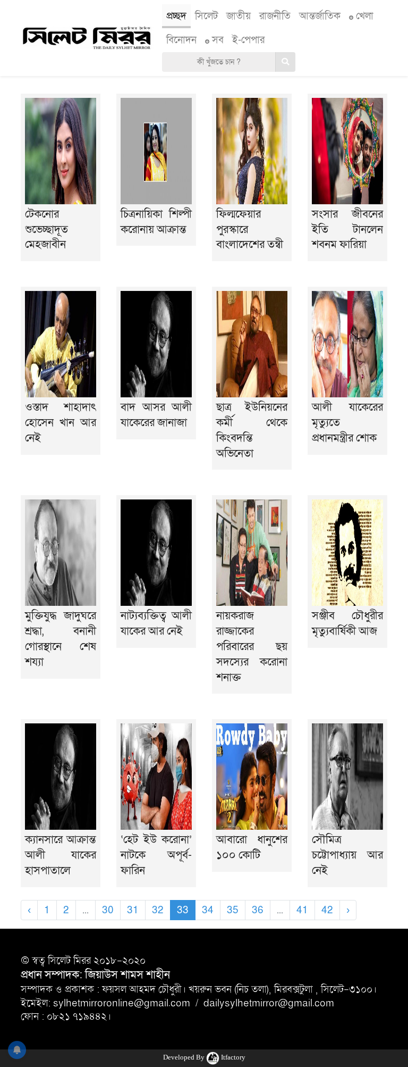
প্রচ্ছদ (176, 16)
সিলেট (206, 16)
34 (208, 910)
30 (108, 910)
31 (133, 910)
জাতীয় (238, 16)
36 (258, 910)
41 (302, 910)
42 (327, 910)
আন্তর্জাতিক (320, 16)
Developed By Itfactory (204, 1057)
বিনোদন (181, 40)
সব (216, 40)
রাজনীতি (275, 16)
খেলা (363, 16)
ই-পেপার (248, 40)
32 (158, 910)
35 (233, 910)
